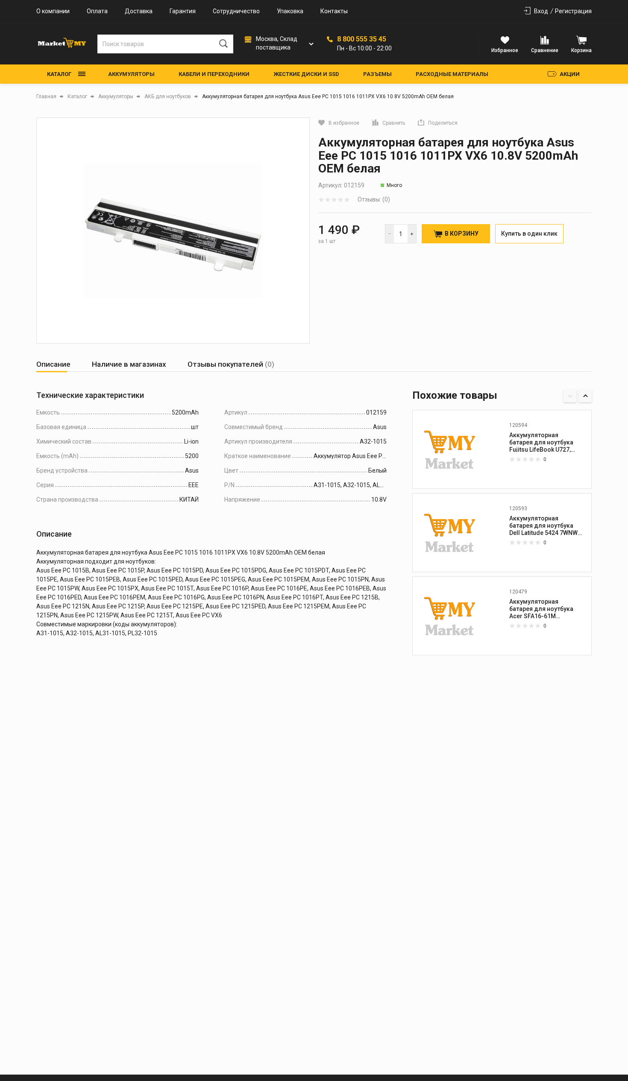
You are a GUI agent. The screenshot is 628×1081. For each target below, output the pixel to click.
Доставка (139, 11)
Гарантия (183, 11)
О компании (53, 11)
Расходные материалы (452, 74)
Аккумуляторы (131, 74)
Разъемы (377, 74)
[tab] (53, 364)
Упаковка (290, 11)
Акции (570, 74)
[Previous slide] (569, 395)
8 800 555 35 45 (361, 39)
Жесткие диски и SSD (306, 74)
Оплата (97, 11)
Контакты (334, 11)
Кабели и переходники (214, 74)
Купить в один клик (529, 233)
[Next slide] (585, 395)
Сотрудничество (236, 11)
